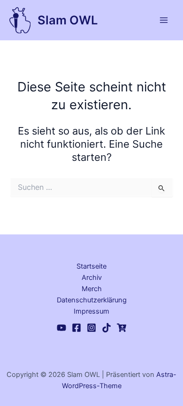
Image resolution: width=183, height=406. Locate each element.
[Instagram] (91, 327)
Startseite (91, 266)
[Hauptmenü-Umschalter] (164, 20)
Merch (92, 289)
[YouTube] (61, 327)
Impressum (91, 311)
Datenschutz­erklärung (92, 300)
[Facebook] (76, 327)
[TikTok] (106, 327)
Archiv (92, 277)
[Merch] (121, 327)
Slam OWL (68, 20)
